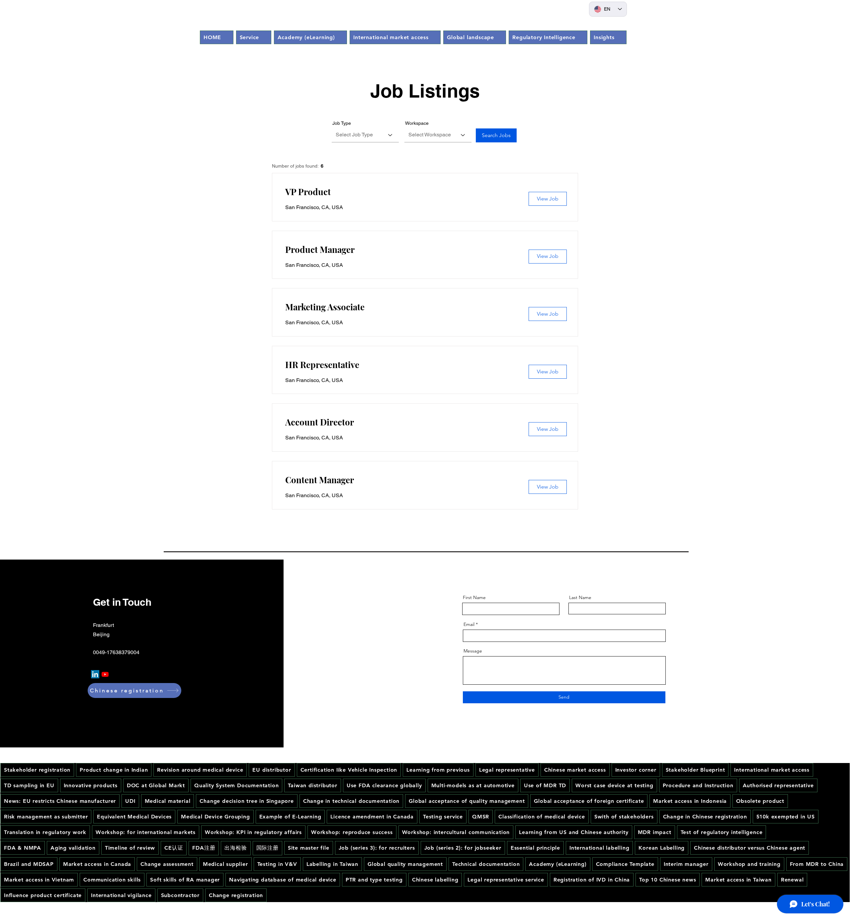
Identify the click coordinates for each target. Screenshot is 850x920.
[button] (253, 37)
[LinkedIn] (95, 674)
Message (473, 651)
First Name (474, 597)
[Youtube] (105, 674)
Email (469, 624)
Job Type (341, 123)
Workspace (417, 123)
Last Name (580, 597)
